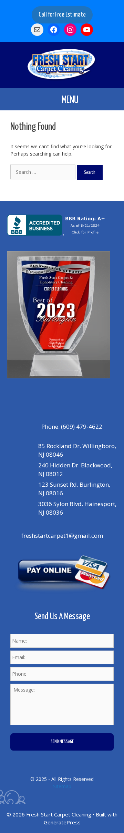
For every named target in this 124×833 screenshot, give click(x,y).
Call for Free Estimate (62, 14)
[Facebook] (54, 398)
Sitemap (62, 786)
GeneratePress (62, 822)
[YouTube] (85, 398)
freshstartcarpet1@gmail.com (62, 535)
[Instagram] (69, 398)
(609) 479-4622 (81, 426)
